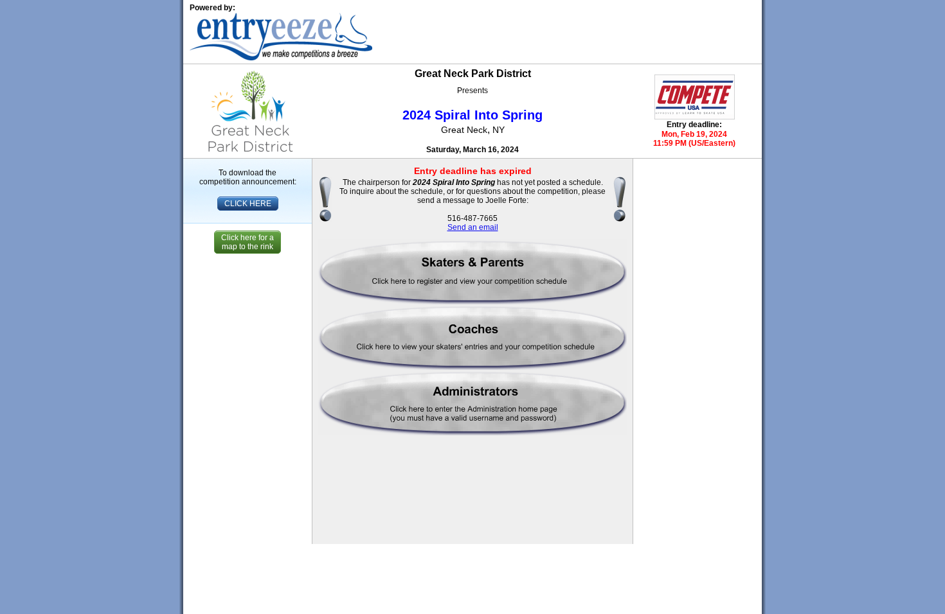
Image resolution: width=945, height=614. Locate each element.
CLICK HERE (247, 203)
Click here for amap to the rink (247, 242)
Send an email (472, 227)
